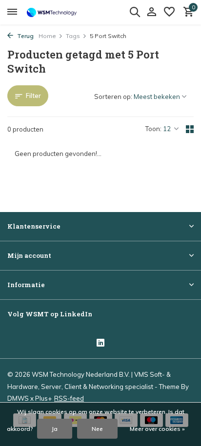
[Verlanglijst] (169, 12)
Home (47, 35)
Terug (25, 35)
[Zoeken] (134, 12)
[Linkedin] (100, 343)
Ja (55, 428)
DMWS (18, 398)
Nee (97, 428)
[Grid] (190, 129)
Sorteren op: (113, 96)
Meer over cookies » (157, 428)
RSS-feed (69, 398)
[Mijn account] (151, 12)
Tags (73, 35)
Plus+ (43, 398)
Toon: (153, 129)
